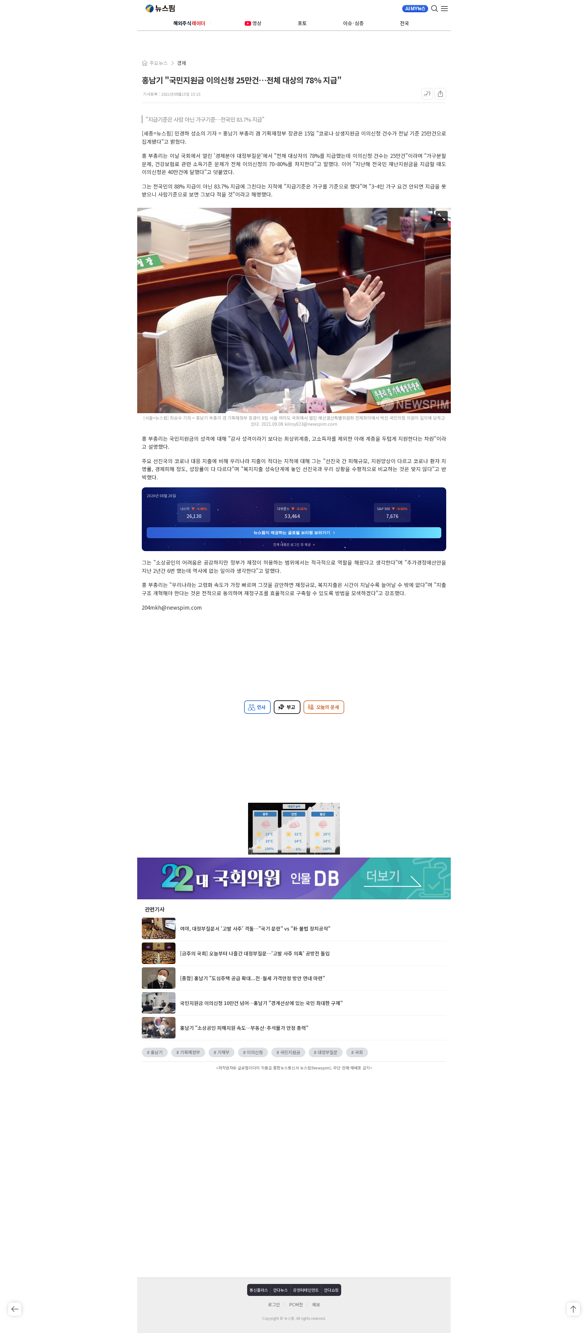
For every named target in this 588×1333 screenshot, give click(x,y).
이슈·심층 (353, 23)
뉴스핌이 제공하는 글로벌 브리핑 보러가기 (292, 532)
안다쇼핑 (331, 1290)
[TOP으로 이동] (573, 1309)
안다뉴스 (280, 1290)
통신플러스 (259, 1290)
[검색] (434, 8)
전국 (404, 23)
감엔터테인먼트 (306, 1290)
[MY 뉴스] (415, 8)
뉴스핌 (160, 9)
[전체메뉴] (446, 8)
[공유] (440, 94)
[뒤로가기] (15, 1309)
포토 (302, 23)
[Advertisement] (294, 1124)
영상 (257, 23)
